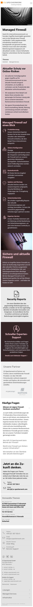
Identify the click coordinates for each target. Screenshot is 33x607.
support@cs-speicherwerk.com (12, 581)
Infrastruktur (7, 598)
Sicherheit (5, 62)
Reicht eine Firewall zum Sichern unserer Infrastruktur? (15, 447)
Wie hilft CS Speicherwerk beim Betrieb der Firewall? (15, 441)
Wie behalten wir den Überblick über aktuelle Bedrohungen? (14, 453)
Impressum (13, 584)
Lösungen (6, 590)
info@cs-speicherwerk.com (11, 572)
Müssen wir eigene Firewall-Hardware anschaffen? (13, 408)
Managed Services (14, 62)
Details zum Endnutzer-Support (16, 355)
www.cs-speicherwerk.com (11, 574)
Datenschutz (5, 584)
